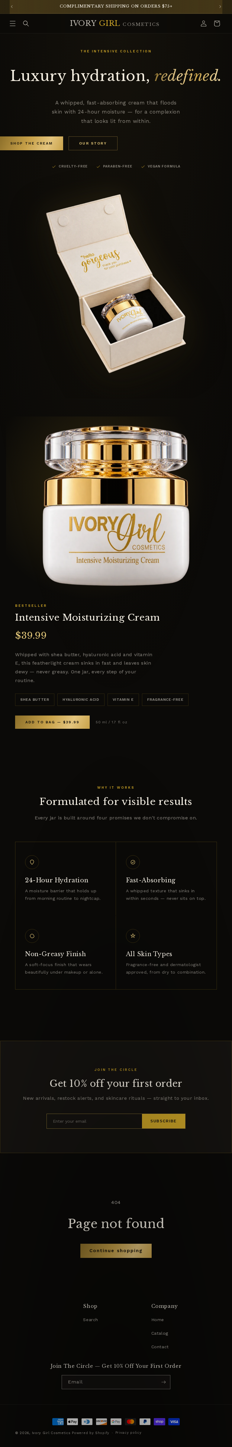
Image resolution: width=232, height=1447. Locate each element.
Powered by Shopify (90, 1433)
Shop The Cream (31, 143)
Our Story (93, 143)
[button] (12, 23)
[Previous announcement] (11, 6)
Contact (160, 1346)
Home (157, 1319)
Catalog (159, 1333)
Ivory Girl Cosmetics (51, 1433)
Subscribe (163, 1121)
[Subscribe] (163, 1382)
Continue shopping (116, 1250)
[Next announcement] (220, 6)
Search (90, 1319)
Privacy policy (128, 1433)
